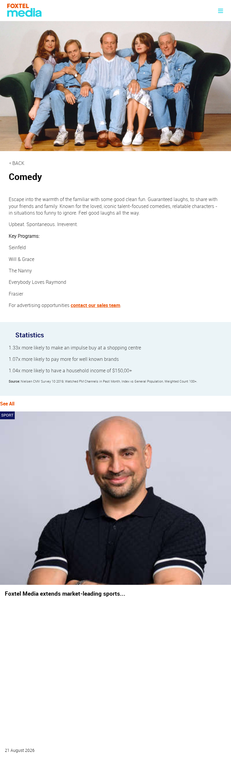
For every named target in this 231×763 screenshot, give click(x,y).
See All (7, 403)
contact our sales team (95, 305)
